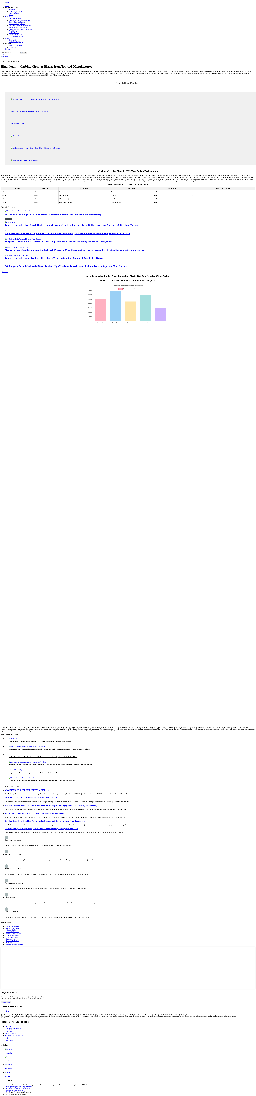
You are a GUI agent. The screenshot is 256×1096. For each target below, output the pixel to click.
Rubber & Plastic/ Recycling (18, 27)
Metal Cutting (9, 1041)
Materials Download (15, 45)
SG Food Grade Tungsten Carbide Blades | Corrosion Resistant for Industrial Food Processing (53, 214)
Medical (7, 1039)
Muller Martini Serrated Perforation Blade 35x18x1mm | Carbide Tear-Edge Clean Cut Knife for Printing (43, 757)
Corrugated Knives (15, 18)
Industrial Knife (11, 942)
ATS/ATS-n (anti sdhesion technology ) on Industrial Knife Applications (34, 813)
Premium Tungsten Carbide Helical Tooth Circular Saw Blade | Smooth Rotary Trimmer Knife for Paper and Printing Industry (50, 764)
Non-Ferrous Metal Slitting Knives (20, 25)
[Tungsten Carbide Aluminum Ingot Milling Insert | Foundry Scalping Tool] (15, 770)
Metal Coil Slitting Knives (17, 24)
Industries (8, 38)
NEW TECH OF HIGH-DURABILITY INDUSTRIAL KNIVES (31, 798)
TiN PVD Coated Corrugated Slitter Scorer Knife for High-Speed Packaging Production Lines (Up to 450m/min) (51, 805)
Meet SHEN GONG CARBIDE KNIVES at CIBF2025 (27, 790)
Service (11, 15)
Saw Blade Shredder (12, 937)
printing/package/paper (16, 42)
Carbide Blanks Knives (16, 36)
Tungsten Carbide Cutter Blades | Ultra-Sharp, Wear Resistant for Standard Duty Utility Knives (54, 258)
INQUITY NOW (6, 1002)
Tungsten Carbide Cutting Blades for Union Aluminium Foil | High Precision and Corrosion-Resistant (42, 780)
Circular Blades (11, 930)
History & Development (16, 11)
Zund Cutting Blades (13, 926)
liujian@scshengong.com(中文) (15, 1091)
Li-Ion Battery (9, 1030)
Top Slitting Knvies (12, 932)
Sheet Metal (8, 1032)
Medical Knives (14, 33)
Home (7, 6)
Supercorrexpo (11, 939)
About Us (12, 9)
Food (6, 1037)
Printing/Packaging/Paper (13, 1028)
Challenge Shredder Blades (15, 944)
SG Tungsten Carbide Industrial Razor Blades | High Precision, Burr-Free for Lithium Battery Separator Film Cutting (66, 266)
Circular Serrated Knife (13, 933)
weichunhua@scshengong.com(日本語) (17, 1088)
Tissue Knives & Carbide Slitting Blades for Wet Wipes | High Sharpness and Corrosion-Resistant (40, 741)
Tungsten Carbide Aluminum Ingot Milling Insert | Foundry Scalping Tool (33, 773)
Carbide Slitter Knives (13, 928)
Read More (8, 219)
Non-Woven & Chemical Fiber (14, 1035)
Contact (7, 49)
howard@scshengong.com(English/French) (18, 1087)
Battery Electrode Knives (17, 22)
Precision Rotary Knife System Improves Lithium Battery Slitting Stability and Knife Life (41, 829)
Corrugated (12, 40)
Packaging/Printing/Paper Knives (19, 20)
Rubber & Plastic (10, 1033)
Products (7, 16)
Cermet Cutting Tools (15, 34)
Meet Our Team (14, 13)
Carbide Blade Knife (12, 941)
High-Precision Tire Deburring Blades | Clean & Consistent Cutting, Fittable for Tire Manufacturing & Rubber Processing (68, 233)
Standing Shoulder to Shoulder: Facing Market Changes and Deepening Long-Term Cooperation (45, 821)
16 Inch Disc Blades (12, 935)
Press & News (13, 47)
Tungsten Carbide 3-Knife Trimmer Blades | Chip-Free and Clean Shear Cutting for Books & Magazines (58, 241)
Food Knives (13, 31)
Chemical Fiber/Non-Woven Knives (20, 29)
